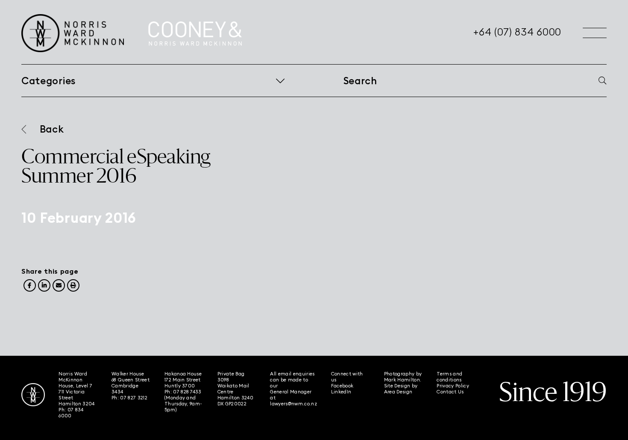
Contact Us (450, 392)
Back (52, 129)
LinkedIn (341, 392)
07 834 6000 (71, 413)
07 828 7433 (187, 392)
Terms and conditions (449, 377)
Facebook (342, 386)
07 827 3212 (133, 398)
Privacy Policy (453, 386)
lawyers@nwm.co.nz (293, 404)
